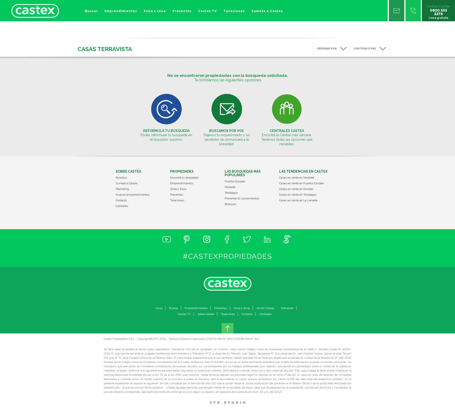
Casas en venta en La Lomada (298, 200)
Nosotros (121, 177)
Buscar (91, 11)
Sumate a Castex (267, 11)
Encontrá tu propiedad (184, 177)
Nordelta (230, 187)
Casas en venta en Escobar (296, 189)
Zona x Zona (178, 189)
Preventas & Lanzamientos (242, 198)
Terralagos (231, 192)
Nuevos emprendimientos (132, 194)
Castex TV (207, 11)
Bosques (230, 204)
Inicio (159, 308)
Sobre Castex (205, 314)
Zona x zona (155, 11)
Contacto (121, 200)
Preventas (182, 11)
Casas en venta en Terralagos (297, 194)
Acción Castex (265, 308)
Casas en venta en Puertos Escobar (301, 183)
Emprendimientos (121, 11)
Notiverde (287, 308)
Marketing (122, 189)
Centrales (122, 206)
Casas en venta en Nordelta (296, 177)
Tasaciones (234, 11)
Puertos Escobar (235, 181)
